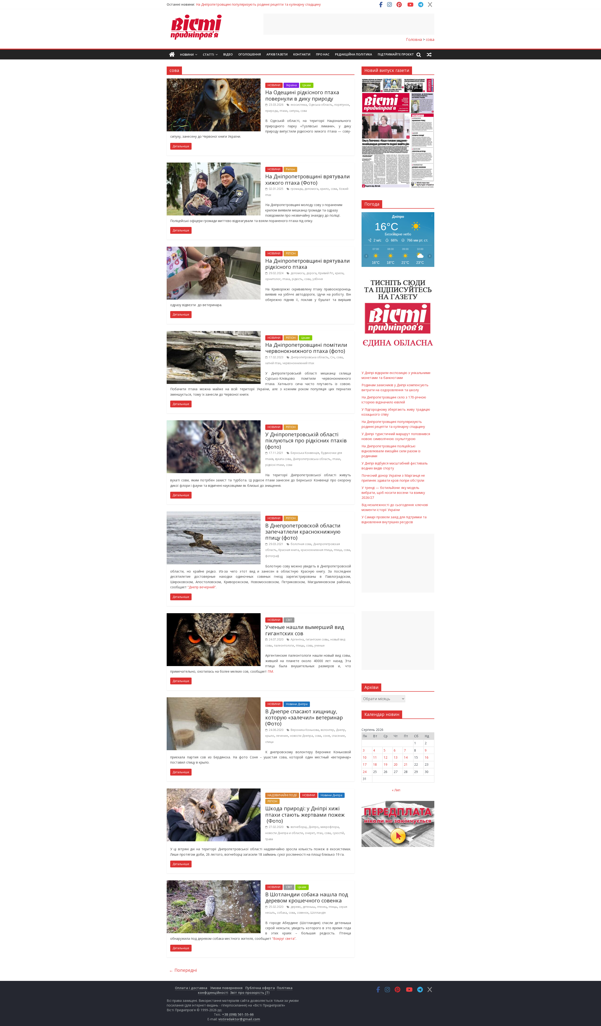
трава (269, 839)
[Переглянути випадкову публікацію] (429, 54)
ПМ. (271, 671)
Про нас (322, 54)
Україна (291, 85)
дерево (296, 907)
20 (395, 764)
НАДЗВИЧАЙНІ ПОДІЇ (282, 795)
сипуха (294, 111)
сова (303, 111)
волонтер (327, 730)
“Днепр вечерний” (202, 587)
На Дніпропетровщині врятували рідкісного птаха (307, 263)
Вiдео (228, 54)
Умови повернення (226, 988)
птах (320, 833)
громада (297, 189)
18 (375, 764)
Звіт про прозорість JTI (250, 992)
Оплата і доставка (191, 988)
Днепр (340, 730)
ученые (319, 646)
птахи (283, 111)
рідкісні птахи (274, 465)
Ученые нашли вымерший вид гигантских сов (304, 629)
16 (426, 757)
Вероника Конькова (305, 730)
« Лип (396, 790)
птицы (300, 646)
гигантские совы (317, 639)
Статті (208, 54)
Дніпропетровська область (309, 357)
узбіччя (317, 279)
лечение (282, 736)
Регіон (290, 169)
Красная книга (288, 550)
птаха (286, 279)
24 (364, 771)
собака (282, 913)
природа (271, 111)
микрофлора (329, 827)
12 (385, 757)
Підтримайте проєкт (396, 54)
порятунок (341, 105)
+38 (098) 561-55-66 (238, 1014)
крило (324, 189)
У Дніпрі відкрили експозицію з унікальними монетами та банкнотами (251, 4)
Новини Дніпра (297, 704)
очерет (310, 833)
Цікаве (306, 85)
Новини (187, 54)
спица (269, 742)
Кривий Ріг (325, 273)
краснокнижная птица (316, 550)
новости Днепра (301, 736)
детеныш (309, 907)
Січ (332, 357)
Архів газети (277, 54)
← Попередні (183, 970)
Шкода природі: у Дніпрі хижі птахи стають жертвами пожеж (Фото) (305, 814)
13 (395, 757)
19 (385, 764)
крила (339, 273)
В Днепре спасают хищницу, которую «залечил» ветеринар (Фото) (304, 717)
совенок (302, 913)
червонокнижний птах (298, 363)
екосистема (299, 105)
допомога (311, 189)
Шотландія (318, 913)
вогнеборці (299, 827)
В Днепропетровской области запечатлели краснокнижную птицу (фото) (302, 531)
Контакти (301, 54)
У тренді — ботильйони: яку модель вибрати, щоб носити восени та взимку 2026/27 (393, 492)
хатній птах (273, 363)
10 (364, 757)
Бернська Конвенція (305, 453)
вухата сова (283, 459)
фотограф (272, 556)
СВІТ (289, 620)
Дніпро (313, 827)
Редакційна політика (353, 54)
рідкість (297, 279)
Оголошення (249, 54)
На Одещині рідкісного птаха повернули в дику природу (302, 95)
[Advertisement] (348, 24)
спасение (338, 736)
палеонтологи (284, 646)
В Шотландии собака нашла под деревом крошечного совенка (306, 897)
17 (364, 764)
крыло (269, 736)
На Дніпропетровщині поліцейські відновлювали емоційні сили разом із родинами (391, 451)
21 (406, 764)
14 (406, 757)
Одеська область (320, 105)
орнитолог (273, 279)
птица (338, 550)
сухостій (338, 833)
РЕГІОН (291, 253)
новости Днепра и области (284, 833)
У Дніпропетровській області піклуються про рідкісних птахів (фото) (306, 440)
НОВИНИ (274, 85)
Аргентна (297, 639)
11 (375, 757)
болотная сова (301, 544)
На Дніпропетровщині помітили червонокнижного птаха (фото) (306, 347)
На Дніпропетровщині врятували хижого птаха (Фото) (307, 179)
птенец (322, 907)
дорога (311, 273)
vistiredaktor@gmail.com (239, 1019)
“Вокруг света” (284, 938)
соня (326, 736)
